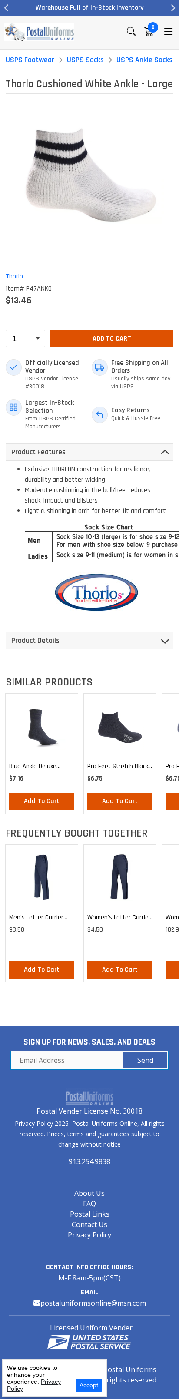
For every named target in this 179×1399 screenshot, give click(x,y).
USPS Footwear (30, 60)
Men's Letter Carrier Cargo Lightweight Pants (36, 919)
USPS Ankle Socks (144, 60)
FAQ (89, 1203)
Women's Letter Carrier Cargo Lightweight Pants (119, 919)
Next (172, 7)
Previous (6, 7)
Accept (89, 1385)
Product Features (38, 452)
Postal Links (89, 1214)
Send (145, 1060)
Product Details (35, 640)
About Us (89, 1193)
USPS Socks (85, 60)
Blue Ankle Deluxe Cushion (32, 768)
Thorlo (14, 276)
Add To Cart (112, 338)
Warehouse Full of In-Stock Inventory (82, 7)
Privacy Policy (89, 1235)
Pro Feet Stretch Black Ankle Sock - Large (117, 768)
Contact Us (89, 1224)
